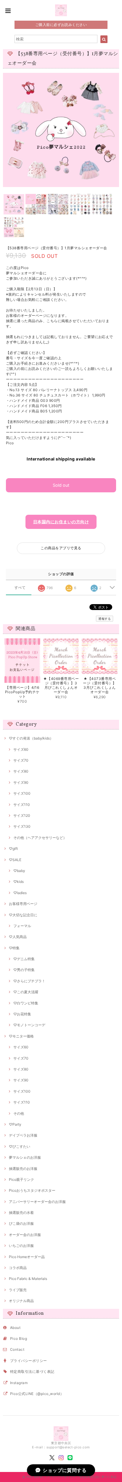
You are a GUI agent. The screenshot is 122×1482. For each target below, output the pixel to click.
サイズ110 (21, 804)
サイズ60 (20, 749)
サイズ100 (21, 793)
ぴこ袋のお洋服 (21, 1223)
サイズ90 (20, 782)
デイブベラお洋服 (23, 1135)
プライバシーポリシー (28, 1360)
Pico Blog (18, 1338)
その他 (18, 1113)
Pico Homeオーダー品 (27, 1257)
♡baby (19, 870)
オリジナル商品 (21, 1301)
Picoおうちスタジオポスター (32, 1190)
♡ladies (20, 893)
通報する (104, 618)
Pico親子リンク (21, 1179)
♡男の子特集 (24, 970)
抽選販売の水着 (21, 1212)
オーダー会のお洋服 (25, 1234)
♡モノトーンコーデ (29, 1025)
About (15, 1327)
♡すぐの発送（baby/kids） (31, 738)
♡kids (18, 881)
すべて (20, 587)
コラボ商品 (18, 1267)
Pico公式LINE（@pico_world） (37, 1393)
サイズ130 (21, 826)
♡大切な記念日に (23, 915)
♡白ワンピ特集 (25, 1003)
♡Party (15, 1124)
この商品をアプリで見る (61, 548)
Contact (17, 1349)
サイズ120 (21, 815)
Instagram (19, 1383)
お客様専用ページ (23, 903)
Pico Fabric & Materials (28, 1278)
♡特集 (14, 948)
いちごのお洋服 (21, 1245)
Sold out (61, 485)
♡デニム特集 (24, 959)
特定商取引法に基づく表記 (32, 1371)
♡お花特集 (22, 1014)
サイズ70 (20, 760)
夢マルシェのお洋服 (25, 1157)
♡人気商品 (18, 937)
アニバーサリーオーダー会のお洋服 (37, 1201)
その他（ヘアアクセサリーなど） (40, 837)
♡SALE (15, 860)
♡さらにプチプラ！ (29, 981)
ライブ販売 (18, 1290)
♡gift (13, 848)
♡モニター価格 (21, 1036)
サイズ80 (20, 771)
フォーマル (22, 926)
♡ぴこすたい (19, 1146)
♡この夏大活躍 (25, 992)
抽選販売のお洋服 (23, 1168)
